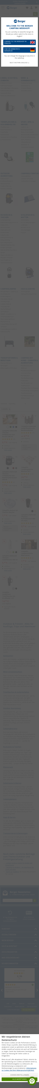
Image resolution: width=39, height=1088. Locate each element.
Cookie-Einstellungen (19, 1075)
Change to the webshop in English (15, 42)
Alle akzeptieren (19, 1079)
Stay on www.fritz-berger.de (12, 50)
